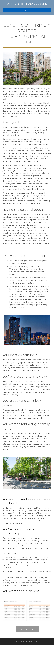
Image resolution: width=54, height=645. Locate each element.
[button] (27, 629)
